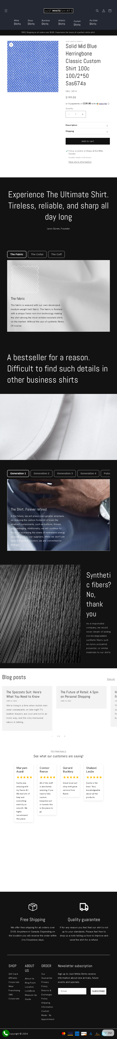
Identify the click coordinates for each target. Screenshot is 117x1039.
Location (29, 987)
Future (108, 473)
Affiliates (13, 978)
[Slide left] (52, 736)
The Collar (37, 254)
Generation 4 (88, 473)
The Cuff (56, 254)
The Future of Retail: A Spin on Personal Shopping (79, 694)
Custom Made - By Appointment (47, 1015)
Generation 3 (65, 473)
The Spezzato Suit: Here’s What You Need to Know (24, 694)
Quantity (69, 108)
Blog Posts (30, 982)
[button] (6, 11)
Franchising (14, 990)
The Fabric (16, 254)
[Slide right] (65, 736)
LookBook (30, 991)
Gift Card (13, 974)
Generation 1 (18, 473)
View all (111, 679)
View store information (79, 162)
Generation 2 (41, 473)
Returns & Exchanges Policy (46, 994)
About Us (29, 978)
